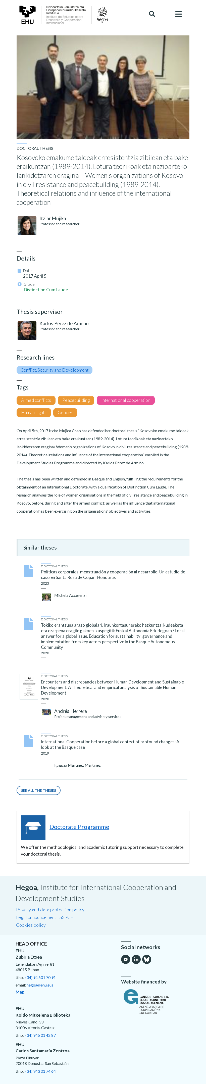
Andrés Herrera (70, 711)
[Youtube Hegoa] (125, 959)
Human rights (33, 412)
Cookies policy (31, 925)
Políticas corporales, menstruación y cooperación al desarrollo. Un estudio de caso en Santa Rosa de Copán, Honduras (113, 574)
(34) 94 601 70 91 (40, 977)
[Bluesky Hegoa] (146, 959)
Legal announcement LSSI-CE (44, 917)
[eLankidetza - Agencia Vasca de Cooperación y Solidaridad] (155, 1001)
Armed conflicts (36, 400)
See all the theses (38, 790)
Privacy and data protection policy (50, 909)
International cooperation (125, 400)
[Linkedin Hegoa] (136, 959)
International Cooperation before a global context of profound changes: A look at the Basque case (110, 744)
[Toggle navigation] (178, 14)
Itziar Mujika (52, 218)
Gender (65, 412)
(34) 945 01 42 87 (40, 1035)
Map (20, 992)
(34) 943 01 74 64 (40, 1071)
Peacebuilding (76, 400)
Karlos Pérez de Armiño (64, 323)
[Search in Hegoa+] (152, 14)
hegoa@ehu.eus (40, 984)
